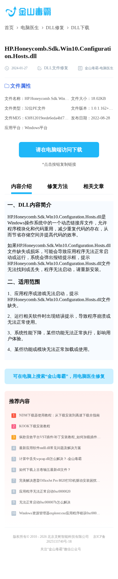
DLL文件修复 (56, 68)
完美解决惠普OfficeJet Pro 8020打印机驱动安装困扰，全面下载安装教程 (60, 481)
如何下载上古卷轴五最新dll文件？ (45, 470)
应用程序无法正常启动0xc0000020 (44, 491)
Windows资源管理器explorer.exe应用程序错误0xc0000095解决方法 (60, 513)
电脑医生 (30, 27)
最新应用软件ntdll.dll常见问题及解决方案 (50, 448)
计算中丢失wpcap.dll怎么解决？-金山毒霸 (50, 459)
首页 (9, 27)
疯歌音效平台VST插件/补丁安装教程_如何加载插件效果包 (60, 437)
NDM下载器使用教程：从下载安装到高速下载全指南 (59, 415)
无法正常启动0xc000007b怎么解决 (44, 502)
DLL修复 (55, 27)
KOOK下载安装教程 (34, 426)
